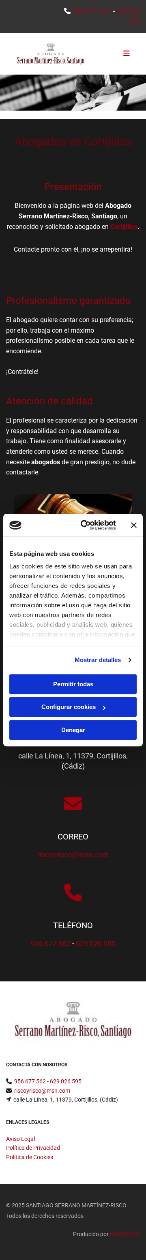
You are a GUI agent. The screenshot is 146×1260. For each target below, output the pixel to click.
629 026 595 (96, 943)
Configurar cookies (68, 706)
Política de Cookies (29, 1157)
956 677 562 (92, 11)
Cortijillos (123, 227)
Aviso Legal (20, 1139)
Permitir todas (73, 684)
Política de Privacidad (33, 1148)
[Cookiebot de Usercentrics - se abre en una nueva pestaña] (85, 525)
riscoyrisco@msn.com (73, 854)
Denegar (73, 729)
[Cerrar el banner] (134, 525)
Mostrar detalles (98, 659)
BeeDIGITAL (125, 1234)
